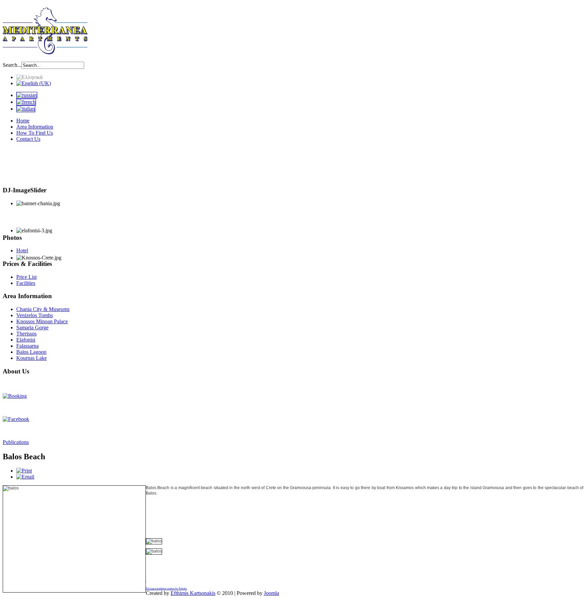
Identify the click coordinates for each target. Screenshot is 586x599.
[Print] (24, 471)
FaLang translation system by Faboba (166, 588)
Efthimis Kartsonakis (193, 593)
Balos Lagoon (31, 352)
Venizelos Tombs (34, 315)
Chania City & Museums (43, 309)
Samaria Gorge (32, 327)
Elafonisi (25, 340)
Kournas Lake (31, 358)
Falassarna (27, 346)
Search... (12, 65)
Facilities (25, 283)
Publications (16, 442)
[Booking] (15, 396)
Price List (26, 277)
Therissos (26, 333)
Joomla (271, 593)
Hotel (22, 250)
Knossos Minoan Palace (42, 321)
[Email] (25, 477)
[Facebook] (16, 419)
